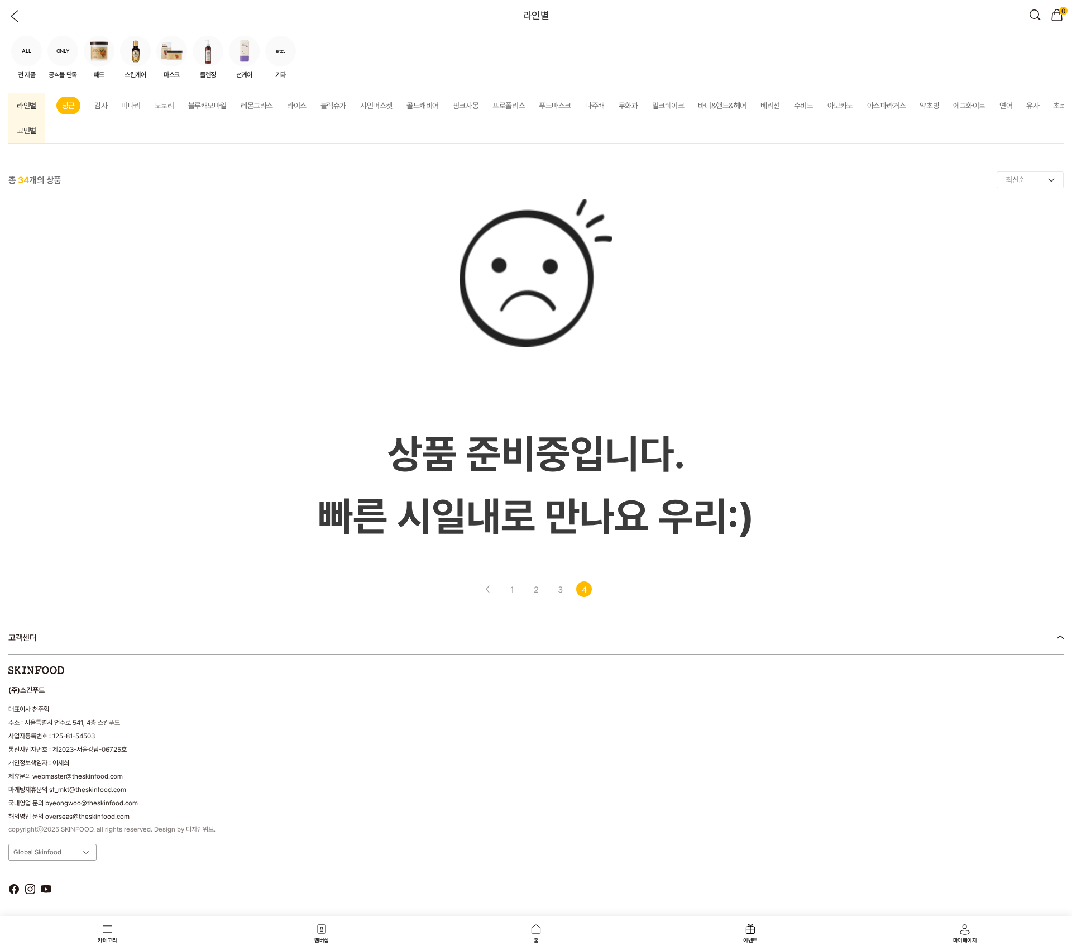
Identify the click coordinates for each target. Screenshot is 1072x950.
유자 (1032, 105)
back (15, 16)
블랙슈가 (333, 105)
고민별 (26, 130)
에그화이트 (969, 105)
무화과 (628, 105)
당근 (68, 105)
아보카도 (840, 105)
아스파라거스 (886, 105)
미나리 (131, 105)
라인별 (26, 105)
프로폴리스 (508, 105)
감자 (100, 105)
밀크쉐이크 (668, 105)
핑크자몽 (465, 105)
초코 (1059, 105)
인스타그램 (30, 889)
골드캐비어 (422, 105)
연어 (1005, 105)
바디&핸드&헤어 (722, 105)
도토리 (164, 105)
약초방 (929, 105)
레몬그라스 (257, 105)
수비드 (803, 105)
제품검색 (1035, 15)
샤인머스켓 (376, 105)
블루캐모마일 (207, 105)
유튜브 (46, 889)
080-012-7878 (66, 666)
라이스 (297, 105)
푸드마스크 (555, 105)
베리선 (770, 105)
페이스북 (13, 889)
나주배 (595, 105)
